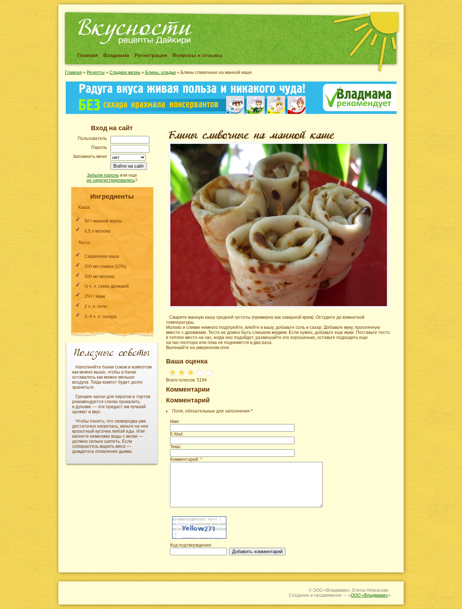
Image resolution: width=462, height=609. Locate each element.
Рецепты (96, 72)
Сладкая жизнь (124, 72)
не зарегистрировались (111, 180)
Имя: (175, 421)
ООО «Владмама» (369, 595)
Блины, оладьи (160, 72)
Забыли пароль (103, 175)
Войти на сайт (128, 166)
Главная (87, 55)
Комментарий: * (186, 459)
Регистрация (151, 55)
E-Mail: (177, 434)
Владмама (116, 55)
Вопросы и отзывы (197, 55)
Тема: (175, 446)
